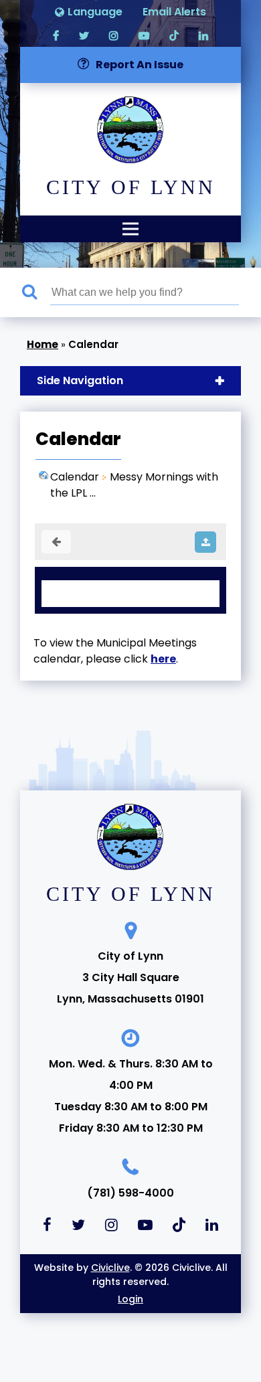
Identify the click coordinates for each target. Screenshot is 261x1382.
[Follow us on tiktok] (174, 35)
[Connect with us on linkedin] (203, 35)
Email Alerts (174, 11)
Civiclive (110, 1267)
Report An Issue (139, 64)
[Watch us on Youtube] (143, 35)
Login (130, 1299)
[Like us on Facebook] (56, 35)
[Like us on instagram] (113, 35)
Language (95, 11)
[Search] (36, 292)
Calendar (74, 477)
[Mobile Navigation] (130, 228)
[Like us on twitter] (84, 35)
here (163, 659)
